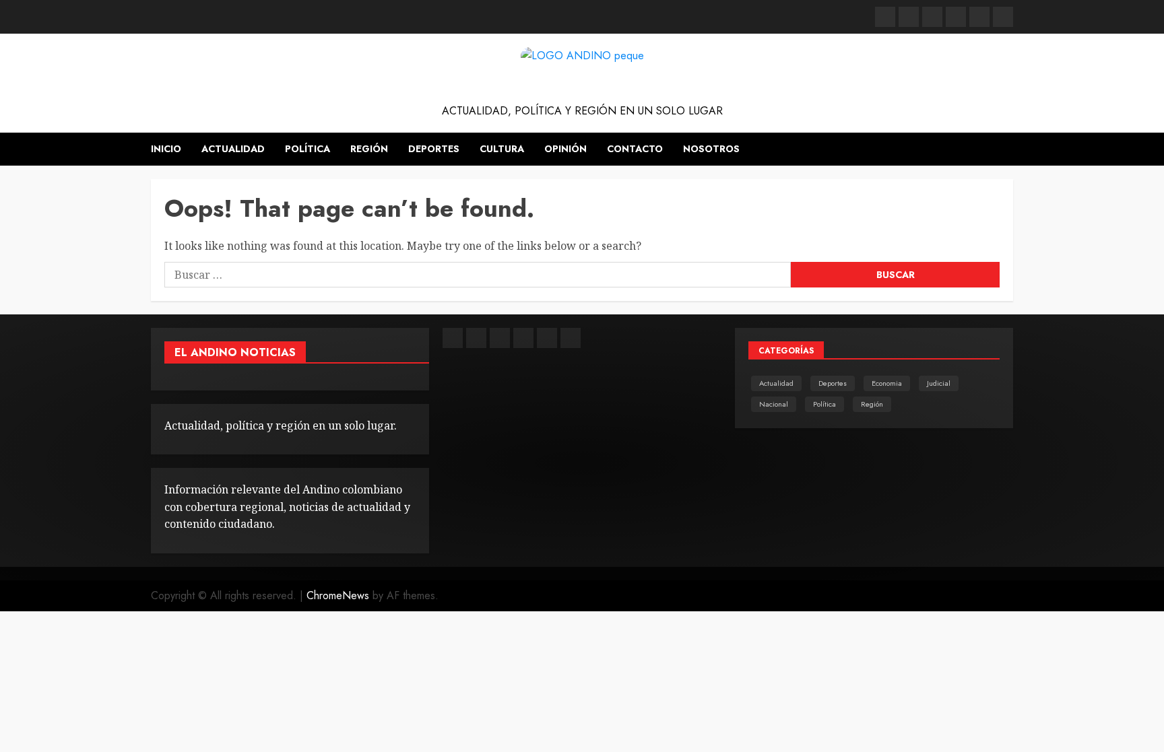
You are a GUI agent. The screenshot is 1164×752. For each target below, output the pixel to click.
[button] (1004, 149)
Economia (887, 383)
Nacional (773, 404)
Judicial (938, 383)
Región (369, 149)
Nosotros (711, 149)
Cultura (502, 149)
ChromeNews (337, 595)
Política (307, 149)
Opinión (565, 149)
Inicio (166, 149)
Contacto (635, 149)
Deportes (433, 149)
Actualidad (233, 149)
